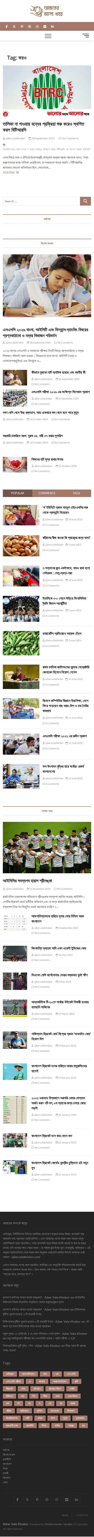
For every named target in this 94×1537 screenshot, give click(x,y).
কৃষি (76, 1381)
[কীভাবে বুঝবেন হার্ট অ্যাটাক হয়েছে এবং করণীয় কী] (15, 377)
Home (65, 1515)
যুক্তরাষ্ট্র (80, 1418)
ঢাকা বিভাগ (72, 1396)
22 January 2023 (67, 1142)
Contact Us (82, 1514)
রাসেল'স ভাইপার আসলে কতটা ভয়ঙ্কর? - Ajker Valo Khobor (36, 1297)
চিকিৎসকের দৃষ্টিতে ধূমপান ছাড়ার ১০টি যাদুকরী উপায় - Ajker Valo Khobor (42, 1321)
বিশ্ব (5, 1468)
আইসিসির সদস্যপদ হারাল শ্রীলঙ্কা (27, 881)
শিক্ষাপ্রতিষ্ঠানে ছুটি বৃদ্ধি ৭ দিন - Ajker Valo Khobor (32, 1345)
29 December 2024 (68, 398)
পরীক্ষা (9, 1410)
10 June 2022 (75, 679)
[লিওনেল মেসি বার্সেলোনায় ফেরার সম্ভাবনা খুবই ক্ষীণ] (15, 981)
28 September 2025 (40, 342)
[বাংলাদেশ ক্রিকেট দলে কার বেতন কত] (15, 1140)
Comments (47, 493)
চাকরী (6, 1473)
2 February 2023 (67, 1045)
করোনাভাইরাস (59, 1381)
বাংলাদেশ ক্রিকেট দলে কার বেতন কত (51, 1135)
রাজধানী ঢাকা (12, 1425)
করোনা (42, 1381)
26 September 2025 (69, 379)
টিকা (45, 1396)
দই (18, 1403)
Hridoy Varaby (53, 1524)
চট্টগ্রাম (37, 1388)
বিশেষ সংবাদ (9, 1454)
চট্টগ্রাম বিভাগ (55, 1388)
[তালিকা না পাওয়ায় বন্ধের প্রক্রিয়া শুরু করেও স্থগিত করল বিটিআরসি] (47, 91)
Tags (76, 493)
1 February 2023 (67, 1077)
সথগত (72, 149)
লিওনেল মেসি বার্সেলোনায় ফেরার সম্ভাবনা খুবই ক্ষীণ (59, 975)
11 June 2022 (75, 717)
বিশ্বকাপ (71, 1410)
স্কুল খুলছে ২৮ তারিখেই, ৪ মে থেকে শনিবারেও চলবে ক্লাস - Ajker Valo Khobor (45, 1333)
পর (60, 1403)
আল (45, 1374)
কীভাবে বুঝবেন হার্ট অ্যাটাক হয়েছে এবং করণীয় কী (58, 372)
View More (13, 172)
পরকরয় (38, 149)
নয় (50, 1403)
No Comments (70, 138)
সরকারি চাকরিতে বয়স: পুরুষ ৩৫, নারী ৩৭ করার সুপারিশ (33, 435)
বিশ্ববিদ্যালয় (11, 1418)
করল (18, 149)
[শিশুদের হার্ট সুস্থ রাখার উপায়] (15, 465)
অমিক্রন (10, 1374)
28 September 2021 (43, 138)
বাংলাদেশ (55, 1410)
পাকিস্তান (24, 1410)
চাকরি (72, 1388)
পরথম (72, 1403)
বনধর (53, 149)
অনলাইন (6, 149)
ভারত (40, 1418)
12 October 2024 (67, 466)
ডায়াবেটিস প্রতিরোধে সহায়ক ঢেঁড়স (62, 633)
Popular (17, 493)
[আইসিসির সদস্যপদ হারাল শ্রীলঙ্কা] (47, 847)
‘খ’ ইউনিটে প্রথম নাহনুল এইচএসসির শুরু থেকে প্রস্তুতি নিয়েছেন (65, 510)
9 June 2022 (74, 544)
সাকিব (57, 1425)
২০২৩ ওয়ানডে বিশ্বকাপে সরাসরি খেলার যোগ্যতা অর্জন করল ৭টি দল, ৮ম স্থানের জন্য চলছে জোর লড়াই (58, 1103)
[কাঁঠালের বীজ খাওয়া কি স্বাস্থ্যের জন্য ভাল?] (21, 538)
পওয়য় (31, 149)
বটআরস (46, 149)
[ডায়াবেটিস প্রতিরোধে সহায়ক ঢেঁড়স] (21, 633)
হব (83, 1425)
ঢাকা (57, 1396)
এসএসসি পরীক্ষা (13, 1381)
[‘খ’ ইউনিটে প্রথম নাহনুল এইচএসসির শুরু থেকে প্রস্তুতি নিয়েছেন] (21, 507)
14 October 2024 (38, 442)
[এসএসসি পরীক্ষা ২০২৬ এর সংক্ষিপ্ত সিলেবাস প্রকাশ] (15, 398)
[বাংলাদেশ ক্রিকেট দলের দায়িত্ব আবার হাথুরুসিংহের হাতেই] (15, 1071)
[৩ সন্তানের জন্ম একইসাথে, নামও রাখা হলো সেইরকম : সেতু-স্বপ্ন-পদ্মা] (21, 568)
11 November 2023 (39, 888)
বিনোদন (6, 1477)
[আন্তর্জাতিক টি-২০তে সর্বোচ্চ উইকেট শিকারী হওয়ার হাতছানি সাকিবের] (15, 1008)
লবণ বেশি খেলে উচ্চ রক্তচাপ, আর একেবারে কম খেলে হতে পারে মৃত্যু (41, 412)
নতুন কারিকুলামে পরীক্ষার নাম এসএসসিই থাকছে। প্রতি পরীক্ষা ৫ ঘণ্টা (41, 1338)
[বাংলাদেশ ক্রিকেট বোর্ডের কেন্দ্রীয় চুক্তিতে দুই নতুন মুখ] (15, 1167)
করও (13, 149)
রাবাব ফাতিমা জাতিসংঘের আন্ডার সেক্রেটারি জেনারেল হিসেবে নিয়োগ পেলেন (66, 669)
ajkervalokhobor (15, 138)
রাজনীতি (29, 1425)
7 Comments (52, 524)
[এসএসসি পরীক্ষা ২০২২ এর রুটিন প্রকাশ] (21, 736)
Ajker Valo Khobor (15, 1524)
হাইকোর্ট (86, 149)
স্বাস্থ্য (71, 1425)
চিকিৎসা (9, 1396)
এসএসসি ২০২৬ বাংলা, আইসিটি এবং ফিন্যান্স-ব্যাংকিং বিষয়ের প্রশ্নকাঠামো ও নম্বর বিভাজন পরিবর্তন (45, 332)
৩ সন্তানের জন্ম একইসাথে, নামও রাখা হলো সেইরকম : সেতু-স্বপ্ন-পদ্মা (66, 570)
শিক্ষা (44, 1425)
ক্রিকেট (9, 1388)
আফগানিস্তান (28, 1374)
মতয (53, 1418)
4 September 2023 (68, 927)
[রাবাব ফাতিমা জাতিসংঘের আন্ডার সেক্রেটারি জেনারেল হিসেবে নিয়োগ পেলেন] (21, 667)
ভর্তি (27, 1418)
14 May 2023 (65, 954)
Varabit (68, 1524)
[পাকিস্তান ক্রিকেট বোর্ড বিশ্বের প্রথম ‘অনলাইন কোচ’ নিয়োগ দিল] (15, 1040)
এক (57, 1374)
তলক (23, 149)
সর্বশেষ (6, 1450)
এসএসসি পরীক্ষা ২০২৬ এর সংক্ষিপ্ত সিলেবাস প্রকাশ (60, 391)
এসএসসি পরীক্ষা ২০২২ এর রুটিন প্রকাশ (65, 736)
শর (67, 149)
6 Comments (52, 550)
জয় (22, 1396)
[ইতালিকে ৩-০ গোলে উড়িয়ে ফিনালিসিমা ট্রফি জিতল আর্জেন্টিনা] (21, 598)
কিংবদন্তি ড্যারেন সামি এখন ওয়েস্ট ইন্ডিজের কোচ (58, 948)
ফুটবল (39, 1410)
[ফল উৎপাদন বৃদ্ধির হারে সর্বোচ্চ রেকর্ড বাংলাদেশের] (21, 766)
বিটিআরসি (61, 149)
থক (7, 1403)
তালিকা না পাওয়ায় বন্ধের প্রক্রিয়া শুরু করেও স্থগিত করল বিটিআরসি (43, 126)
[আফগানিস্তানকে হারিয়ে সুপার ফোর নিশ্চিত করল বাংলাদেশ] (15, 922)
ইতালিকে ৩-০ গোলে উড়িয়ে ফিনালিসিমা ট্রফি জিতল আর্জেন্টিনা (64, 601)
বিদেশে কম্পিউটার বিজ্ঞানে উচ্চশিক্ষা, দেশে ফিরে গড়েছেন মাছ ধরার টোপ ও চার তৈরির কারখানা (65, 705)
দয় (29, 1403)
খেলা (23, 1388)
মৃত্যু (65, 1418)
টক (34, 1396)
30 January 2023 (67, 1114)
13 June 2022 (75, 778)
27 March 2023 (66, 1013)
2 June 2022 (74, 610)
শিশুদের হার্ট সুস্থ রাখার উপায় (47, 459)
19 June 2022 (75, 580)
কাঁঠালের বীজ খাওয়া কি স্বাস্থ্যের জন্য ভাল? (66, 537)
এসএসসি (71, 1374)
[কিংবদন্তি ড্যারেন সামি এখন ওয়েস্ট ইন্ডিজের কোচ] (15, 954)
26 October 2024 (38, 419)
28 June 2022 (75, 519)
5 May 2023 (64, 981)
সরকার (79, 149)
